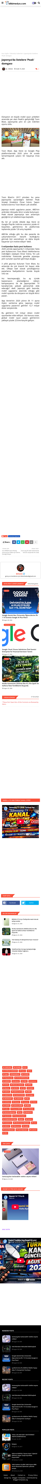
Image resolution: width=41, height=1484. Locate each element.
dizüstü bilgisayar (10, 1112)
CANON (7, 1105)
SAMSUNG (8, 1067)
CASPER (26, 1074)
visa (35, 1123)
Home (6, 1475)
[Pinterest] (27, 542)
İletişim (14, 1444)
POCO (34, 1102)
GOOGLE (7, 1102)
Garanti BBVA (17, 1109)
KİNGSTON (8, 1095)
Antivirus (33, 1081)
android (34, 1130)
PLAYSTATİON (20, 1095)
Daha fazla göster (33, 584)
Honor (23, 1071)
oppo (6, 1074)
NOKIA (31, 1088)
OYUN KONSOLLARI (22, 1078)
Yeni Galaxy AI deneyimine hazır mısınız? (25, 940)
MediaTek (29, 1112)
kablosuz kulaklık (18, 1092)
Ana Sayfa (5, 53)
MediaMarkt (15, 1074)
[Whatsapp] (23, 542)
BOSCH (7, 1126)
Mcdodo (16, 1102)
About (13, 1475)
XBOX (28, 1105)
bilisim (19, 574)
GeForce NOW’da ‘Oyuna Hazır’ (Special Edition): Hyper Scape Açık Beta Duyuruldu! (24, 1455)
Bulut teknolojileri (20, 1116)
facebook (12, 903)
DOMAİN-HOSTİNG (10, 1119)
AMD (29, 1092)
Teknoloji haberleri (16, 53)
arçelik (26, 1126)
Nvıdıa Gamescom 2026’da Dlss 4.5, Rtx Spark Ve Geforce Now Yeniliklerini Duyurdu (20, 684)
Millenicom (17, 1126)
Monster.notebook (18, 1085)
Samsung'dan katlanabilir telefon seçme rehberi (19, 1176)
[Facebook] (14, 542)
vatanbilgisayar (9, 1130)
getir (21, 1119)
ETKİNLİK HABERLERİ (11, 1071)
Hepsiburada (8, 1078)
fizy (20, 1112)
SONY (25, 1081)
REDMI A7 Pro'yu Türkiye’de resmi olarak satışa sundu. (25, 920)
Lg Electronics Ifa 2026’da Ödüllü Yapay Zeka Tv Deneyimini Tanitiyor (24, 1369)
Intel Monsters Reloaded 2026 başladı (24, 1347)
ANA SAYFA (6, 1229)
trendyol (30, 1095)
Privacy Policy (33, 1475)
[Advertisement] (20, 28)
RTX (6, 1133)
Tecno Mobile (29, 1109)
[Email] (31, 542)
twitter (31, 903)
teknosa (16, 1081)
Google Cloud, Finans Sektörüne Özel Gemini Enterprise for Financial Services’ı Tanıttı (19, 650)
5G (30, 1071)
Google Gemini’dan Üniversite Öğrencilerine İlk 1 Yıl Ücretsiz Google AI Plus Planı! (20, 616)
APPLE (29, 1085)
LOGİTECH (19, 1098)
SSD (23, 1088)
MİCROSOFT (8, 1098)
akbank (7, 1092)
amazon (26, 1102)
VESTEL (16, 1088)
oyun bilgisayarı (22, 1130)
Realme (7, 1088)
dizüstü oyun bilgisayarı (22, 1123)
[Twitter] (18, 542)
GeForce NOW (18, 1105)
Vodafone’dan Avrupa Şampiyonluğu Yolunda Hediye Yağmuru (24, 950)
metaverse (8, 1123)
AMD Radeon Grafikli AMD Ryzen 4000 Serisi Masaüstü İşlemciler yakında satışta (24, 1466)
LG (25, 1067)
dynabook (8, 1116)
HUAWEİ (18, 1067)
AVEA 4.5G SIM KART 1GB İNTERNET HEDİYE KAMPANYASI (23, 1435)
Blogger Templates (18, 1478)
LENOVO (7, 1081)
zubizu (7, 1109)
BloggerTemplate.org (20, 1480)
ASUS (6, 1085)
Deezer (30, 1119)
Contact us (21, 1475)
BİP (28, 1098)
